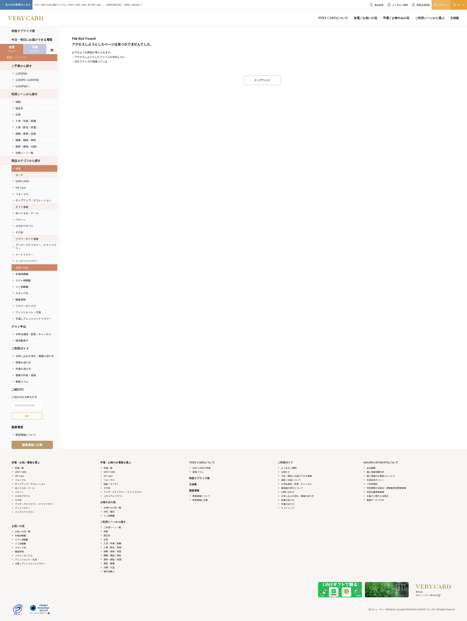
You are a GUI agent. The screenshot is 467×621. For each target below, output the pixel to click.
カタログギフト (24, 226)
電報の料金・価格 (26, 375)
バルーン (21, 219)
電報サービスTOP (375, 499)
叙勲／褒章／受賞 (26, 133)
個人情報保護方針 (375, 471)
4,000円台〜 (23, 86)
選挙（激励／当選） (27, 146)
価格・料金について (291, 479)
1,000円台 (21, 73)
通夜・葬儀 (109, 563)
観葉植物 (21, 299)
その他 (19, 232)
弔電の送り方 (23, 369)
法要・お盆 (109, 567)
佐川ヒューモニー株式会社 (427, 595)
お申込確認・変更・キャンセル (33, 334)
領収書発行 (22, 340)
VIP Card (21, 187)
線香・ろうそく (111, 483)
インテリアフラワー (27, 261)
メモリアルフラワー (113, 495)
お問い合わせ (287, 491)
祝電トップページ (16, 57)
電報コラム (22, 381)
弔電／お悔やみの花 (396, 18)
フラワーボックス (26, 306)
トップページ (262, 80)
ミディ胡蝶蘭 (23, 280)
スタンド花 (22, 293)
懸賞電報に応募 (32, 445)
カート (461, 5)
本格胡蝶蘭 (22, 274)
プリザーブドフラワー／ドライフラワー (36, 246)
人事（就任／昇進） (27, 127)
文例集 (454, 18)
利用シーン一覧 (24, 153)
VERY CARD (22, 181)
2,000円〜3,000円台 (27, 80)
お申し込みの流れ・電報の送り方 (35, 356)
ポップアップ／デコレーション (33, 200)
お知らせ (285, 471)
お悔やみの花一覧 (112, 507)
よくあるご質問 (288, 467)
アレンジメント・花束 (28, 312)
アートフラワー (24, 254)
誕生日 (19, 108)
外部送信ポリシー (375, 479)
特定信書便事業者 (375, 491)
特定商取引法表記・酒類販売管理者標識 (386, 487)
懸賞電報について (26, 435)
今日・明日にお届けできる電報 (31, 40)
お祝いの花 (22, 267)
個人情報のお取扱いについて (381, 475)
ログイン (444, 5)
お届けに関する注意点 (378, 495)
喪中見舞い (109, 571)
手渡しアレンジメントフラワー (33, 318)
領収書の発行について (292, 487)
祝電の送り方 (23, 362)
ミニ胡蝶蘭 (22, 287)
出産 (18, 114)
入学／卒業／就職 (26, 121)
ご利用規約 (372, 483)
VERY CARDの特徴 (201, 467)
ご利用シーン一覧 (112, 527)
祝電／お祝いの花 (365, 18)
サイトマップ (287, 507)
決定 (27, 415)
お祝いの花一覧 (22, 531)
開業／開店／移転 (26, 140)
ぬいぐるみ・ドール (27, 213)
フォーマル (22, 194)
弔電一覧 (108, 467)
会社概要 (371, 467)
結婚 (18, 102)
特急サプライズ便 (23, 31)
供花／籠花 (109, 511)
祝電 (18, 168)
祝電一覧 (19, 467)
